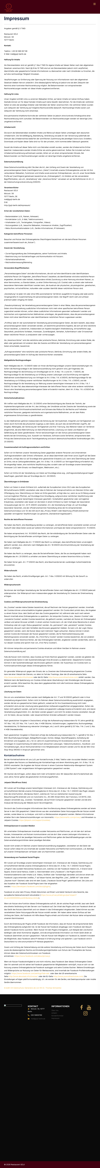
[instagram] (85, 1014)
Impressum (55, 1018)
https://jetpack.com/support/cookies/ (34, 820)
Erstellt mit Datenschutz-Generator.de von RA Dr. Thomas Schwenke (32, 988)
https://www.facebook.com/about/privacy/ (32, 956)
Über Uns (54, 1010)
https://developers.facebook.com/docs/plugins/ (30, 886)
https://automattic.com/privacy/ (68, 817)
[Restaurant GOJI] (8, 7)
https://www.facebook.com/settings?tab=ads (30, 973)
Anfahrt (54, 1013)
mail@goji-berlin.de (38, 1019)
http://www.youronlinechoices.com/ (63, 677)
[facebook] (81, 1009)
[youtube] (89, 1009)
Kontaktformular (57, 1016)
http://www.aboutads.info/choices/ (18, 677)
